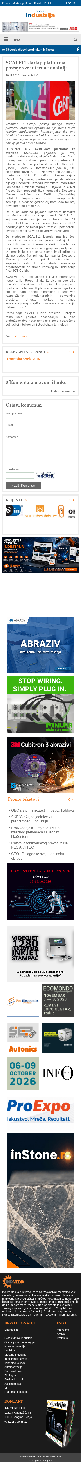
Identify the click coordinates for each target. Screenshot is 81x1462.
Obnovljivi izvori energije (19, 1346)
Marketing (18, 3)
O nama (6, 3)
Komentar (12, 437)
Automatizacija (13, 1371)
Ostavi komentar (63, 391)
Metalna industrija (15, 1359)
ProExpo (20, 336)
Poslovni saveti (13, 1383)
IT (5, 1338)
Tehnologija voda (15, 1367)
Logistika (10, 1354)
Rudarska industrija (16, 1396)
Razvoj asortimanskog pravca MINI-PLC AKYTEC (39, 839)
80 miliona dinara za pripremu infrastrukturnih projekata (31, 360)
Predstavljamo (13, 1375)
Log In (70, 3)
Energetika (11, 1334)
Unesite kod (13, 469)
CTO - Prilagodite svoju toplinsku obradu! (37, 849)
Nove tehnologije (14, 1350)
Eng (17, 39)
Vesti (7, 1392)
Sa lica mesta (12, 1388)
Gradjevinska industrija (18, 1342)
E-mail (10, 425)
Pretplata (49, 3)
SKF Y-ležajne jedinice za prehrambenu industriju (32, 812)
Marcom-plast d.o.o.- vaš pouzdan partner (38, 860)
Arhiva (28, 3)
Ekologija (10, 1379)
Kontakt (38, 3)
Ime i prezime (14, 413)
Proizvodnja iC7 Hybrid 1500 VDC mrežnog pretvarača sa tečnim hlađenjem (38, 825)
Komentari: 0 (30, 75)
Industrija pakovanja (16, 1363)
